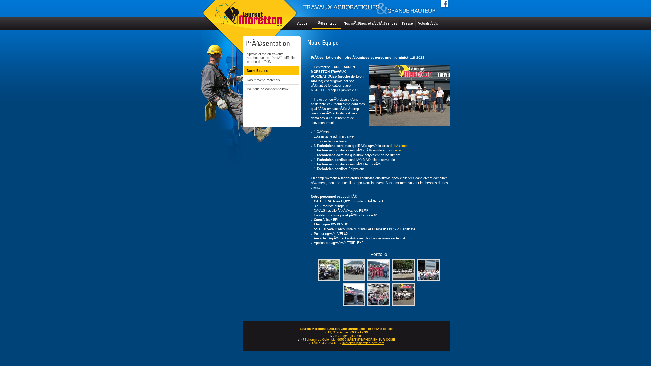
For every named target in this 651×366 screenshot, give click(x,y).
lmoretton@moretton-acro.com (363, 343)
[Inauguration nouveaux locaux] (354, 305)
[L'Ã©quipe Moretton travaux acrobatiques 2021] (404, 305)
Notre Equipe (257, 71)
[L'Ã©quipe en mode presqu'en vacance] (404, 280)
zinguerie (394, 150)
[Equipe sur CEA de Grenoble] (354, 280)
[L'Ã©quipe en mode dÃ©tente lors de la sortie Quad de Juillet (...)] (329, 280)
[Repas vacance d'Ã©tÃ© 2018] (379, 305)
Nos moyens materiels (263, 80)
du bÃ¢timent (399, 146)
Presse (407, 23)
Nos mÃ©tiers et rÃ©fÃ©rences (370, 23)
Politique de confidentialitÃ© (268, 89)
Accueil (303, 23)
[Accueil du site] (325, 8)
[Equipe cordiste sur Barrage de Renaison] (379, 280)
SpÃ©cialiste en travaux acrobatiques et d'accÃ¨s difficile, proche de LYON (271, 58)
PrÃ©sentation (326, 23)
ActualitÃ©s (428, 23)
